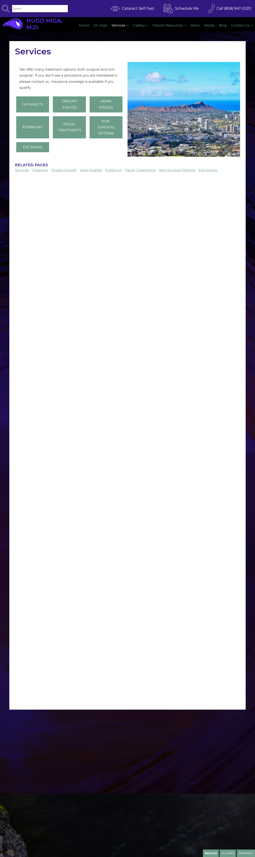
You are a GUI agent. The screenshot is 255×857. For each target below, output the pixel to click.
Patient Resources (168, 25)
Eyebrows (33, 127)
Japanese (246, 853)
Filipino (227, 853)
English (211, 853)
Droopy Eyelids (69, 104)
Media (209, 25)
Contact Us (240, 25)
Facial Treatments (69, 127)
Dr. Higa (100, 25)
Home (84, 25)
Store (195, 25)
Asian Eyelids (106, 104)
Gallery (139, 25)
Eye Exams (32, 147)
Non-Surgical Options (106, 127)
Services (118, 25)
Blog (223, 25)
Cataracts (32, 104)
